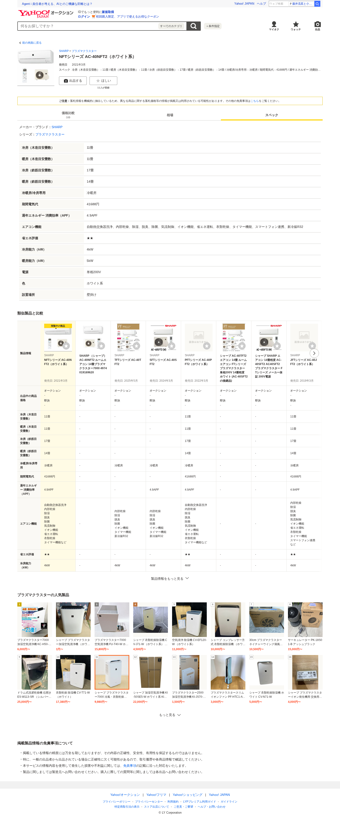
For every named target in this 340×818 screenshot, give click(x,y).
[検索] (317, 4)
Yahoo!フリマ (156, 795)
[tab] (68, 115)
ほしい (106, 80)
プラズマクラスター (84, 51)
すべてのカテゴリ (171, 26)
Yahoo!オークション (125, 795)
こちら (254, 101)
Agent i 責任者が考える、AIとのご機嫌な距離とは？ (57, 4)
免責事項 (129, 765)
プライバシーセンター (149, 801)
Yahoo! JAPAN (244, 3)
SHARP (64, 51)
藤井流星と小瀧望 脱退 (303, 3)
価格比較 (68, 115)
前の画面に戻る (32, 42)
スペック (271, 115)
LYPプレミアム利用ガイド (199, 801)
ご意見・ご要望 (183, 806)
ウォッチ (296, 29)
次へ (314, 353)
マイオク (274, 29)
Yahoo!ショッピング (187, 795)
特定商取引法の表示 (126, 806)
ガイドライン (229, 801)
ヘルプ (261, 3)
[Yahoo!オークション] (46, 11)
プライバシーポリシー (116, 801)
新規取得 (108, 12)
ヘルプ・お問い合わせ (212, 806)
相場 (170, 115)
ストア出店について (156, 806)
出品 (317, 29)
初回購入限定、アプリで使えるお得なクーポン (127, 16)
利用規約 (173, 801)
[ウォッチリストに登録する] (66, 346)
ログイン (84, 16)
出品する (75, 80)
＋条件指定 (213, 26)
